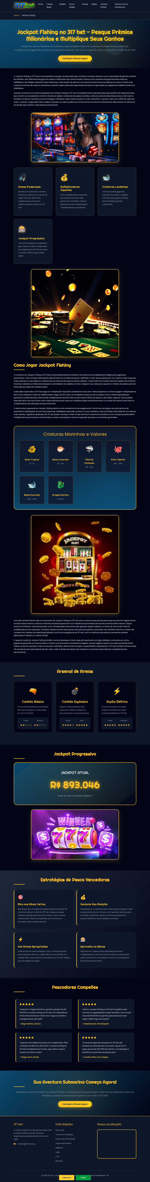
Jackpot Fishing (104, 5)
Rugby (94, 4)
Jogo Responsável (63, 1143)
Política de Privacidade (65, 1139)
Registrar (59, 1147)
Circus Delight (72, 5)
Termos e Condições (64, 1134)
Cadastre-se (66, 1178)
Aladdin (62, 4)
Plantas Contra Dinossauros (121, 5)
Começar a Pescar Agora (75, 58)
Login (57, 1152)
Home (40, 4)
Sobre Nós (59, 1130)
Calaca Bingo (50, 5)
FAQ (57, 1156)
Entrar (83, 1178)
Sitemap (59, 1161)
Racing (85, 4)
